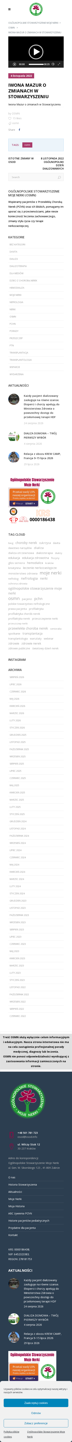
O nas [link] (11, 1177)
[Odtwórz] (14, 64)
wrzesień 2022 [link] (18, 1001)
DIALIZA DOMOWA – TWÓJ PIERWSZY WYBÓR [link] (40, 435)
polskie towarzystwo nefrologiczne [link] (29, 604)
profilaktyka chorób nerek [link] (24, 614)
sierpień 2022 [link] (17, 1008)
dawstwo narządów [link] (20, 548)
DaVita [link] (56, 543)
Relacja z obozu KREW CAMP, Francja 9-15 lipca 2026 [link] (42, 456)
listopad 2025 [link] (18, 742)
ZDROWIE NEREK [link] (31, 643)
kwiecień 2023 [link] (17, 958)
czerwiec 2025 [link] (18, 778)
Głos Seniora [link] (16, 563)
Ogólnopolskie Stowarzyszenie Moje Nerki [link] (33, 22)
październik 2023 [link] (19, 915)
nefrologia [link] (16, 302)
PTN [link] (12, 345)
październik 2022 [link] (19, 994)
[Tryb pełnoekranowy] (59, 64)
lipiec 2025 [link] (15, 770)
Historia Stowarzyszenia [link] (22, 1184)
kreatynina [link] (14, 568)
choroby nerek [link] (26, 542)
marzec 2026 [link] (17, 713)
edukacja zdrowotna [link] (35, 558)
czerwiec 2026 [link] (18, 691)
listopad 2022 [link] (18, 987)
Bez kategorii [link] (17, 244)
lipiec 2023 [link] (15, 936)
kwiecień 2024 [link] (17, 871)
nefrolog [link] (13, 578)
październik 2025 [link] (19, 749)
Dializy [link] (58, 553)
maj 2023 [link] (14, 951)
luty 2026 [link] (15, 720)
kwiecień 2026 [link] (17, 706)
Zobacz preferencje (36, 1423)
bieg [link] (10, 543)
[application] (36, 52)
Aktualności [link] (15, 1192)
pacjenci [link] (27, 599)
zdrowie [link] (13, 643)
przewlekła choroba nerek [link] (28, 628)
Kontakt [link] (13, 1235)
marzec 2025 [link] (17, 799)
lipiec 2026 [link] (15, 684)
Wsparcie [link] (15, 367)
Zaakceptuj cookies (36, 1402)
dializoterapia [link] (44, 553)
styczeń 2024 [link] (17, 893)
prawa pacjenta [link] (17, 609)
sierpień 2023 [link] (17, 929)
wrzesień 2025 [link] (18, 756)
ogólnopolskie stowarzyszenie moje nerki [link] (35, 590)
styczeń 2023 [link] (17, 980)
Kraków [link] (49, 563)
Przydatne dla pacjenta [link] (22, 1228)
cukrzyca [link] (45, 543)
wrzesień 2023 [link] (18, 922)
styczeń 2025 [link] (17, 814)
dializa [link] (14, 259)
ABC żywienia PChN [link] (20, 1213)
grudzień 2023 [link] (18, 900)
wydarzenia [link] (17, 374)
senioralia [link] (55, 628)
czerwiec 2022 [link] (18, 1016)
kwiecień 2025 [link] (17, 792)
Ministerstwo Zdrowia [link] (22, 573)
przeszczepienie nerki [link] (45, 618)
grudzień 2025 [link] (18, 734)
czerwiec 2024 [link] (18, 857)
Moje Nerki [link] (15, 1199)
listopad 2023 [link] (18, 908)
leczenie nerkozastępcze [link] (40, 568)
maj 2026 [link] (14, 698)
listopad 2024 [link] (18, 828)
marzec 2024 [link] (17, 879)
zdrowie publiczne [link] (19, 648)
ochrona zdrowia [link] (17, 583)
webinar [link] (49, 638)
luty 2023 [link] (15, 972)
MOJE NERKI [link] (15, 295)
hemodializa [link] (17, 287)
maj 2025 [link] (14, 785)
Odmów (36, 1413)
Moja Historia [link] (16, 1206)
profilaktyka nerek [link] (19, 618)
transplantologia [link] (21, 359)
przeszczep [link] (16, 338)
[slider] (36, 64)
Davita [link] (13, 251)
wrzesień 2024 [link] (18, 843)
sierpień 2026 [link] (17, 677)
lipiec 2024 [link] (15, 850)
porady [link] (14, 331)
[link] (10, 9)
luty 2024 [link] (15, 886)
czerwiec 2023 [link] (18, 944)
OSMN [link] (11, 27)
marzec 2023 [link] (17, 965)
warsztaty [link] (36, 638)
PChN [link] (13, 323)
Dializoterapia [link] (18, 266)
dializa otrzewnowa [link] (21, 553)
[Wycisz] (53, 64)
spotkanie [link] (14, 633)
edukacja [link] (14, 558)
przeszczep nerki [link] (18, 623)
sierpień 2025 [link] (17, 763)
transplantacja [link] (19, 352)
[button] (36, 52)
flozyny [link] (55, 558)
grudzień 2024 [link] (18, 821)
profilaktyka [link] (36, 609)
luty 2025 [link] (15, 807)
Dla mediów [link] (16, 273)
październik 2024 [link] (19, 835)
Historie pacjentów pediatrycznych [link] (28, 1220)
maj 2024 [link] (14, 864)
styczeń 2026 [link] (17, 727)
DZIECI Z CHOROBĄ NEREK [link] (23, 280)
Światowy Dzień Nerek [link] (45, 648)
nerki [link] (13, 309)
